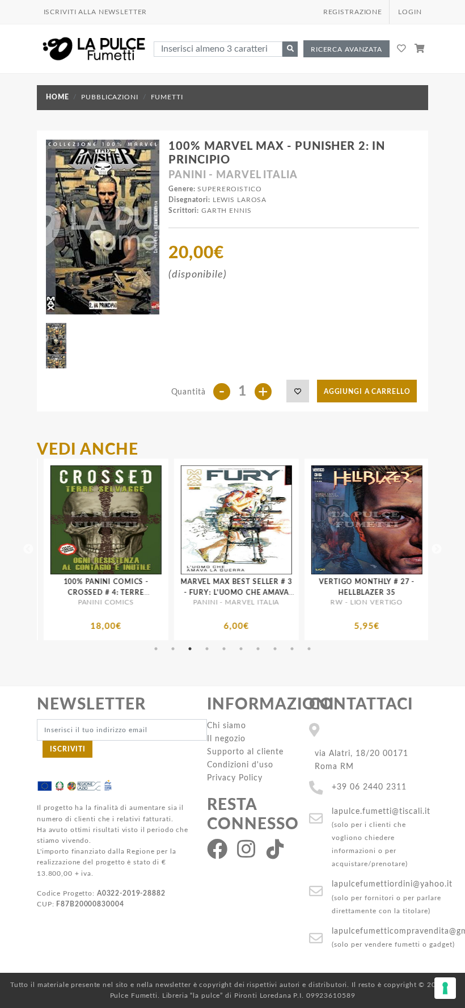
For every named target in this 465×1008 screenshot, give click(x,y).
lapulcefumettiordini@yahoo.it (392, 884)
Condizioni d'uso (240, 765)
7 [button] (258, 648)
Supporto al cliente (245, 751)
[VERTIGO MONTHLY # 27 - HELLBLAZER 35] (300, 520)
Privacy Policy (235, 778)
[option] (170, 549)
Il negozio (226, 738)
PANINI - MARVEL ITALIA (232, 175)
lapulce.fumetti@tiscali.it (381, 811)
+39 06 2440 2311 (369, 787)
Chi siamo (226, 725)
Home (57, 97)
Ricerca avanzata (346, 49)
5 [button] (224, 648)
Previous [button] (28, 549)
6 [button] (241, 648)
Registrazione (352, 12)
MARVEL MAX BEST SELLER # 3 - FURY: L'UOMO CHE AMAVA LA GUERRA (170, 592)
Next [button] (436, 549)
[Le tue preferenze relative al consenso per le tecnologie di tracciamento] (445, 988)
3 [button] (190, 648)
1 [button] (156, 648)
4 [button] (207, 648)
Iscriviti (68, 749)
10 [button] (309, 648)
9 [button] (292, 648)
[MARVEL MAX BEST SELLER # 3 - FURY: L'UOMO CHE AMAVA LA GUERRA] (170, 520)
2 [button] (173, 648)
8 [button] (275, 648)
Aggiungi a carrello (367, 391)
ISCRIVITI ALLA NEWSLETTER (95, 12)
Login (409, 12)
